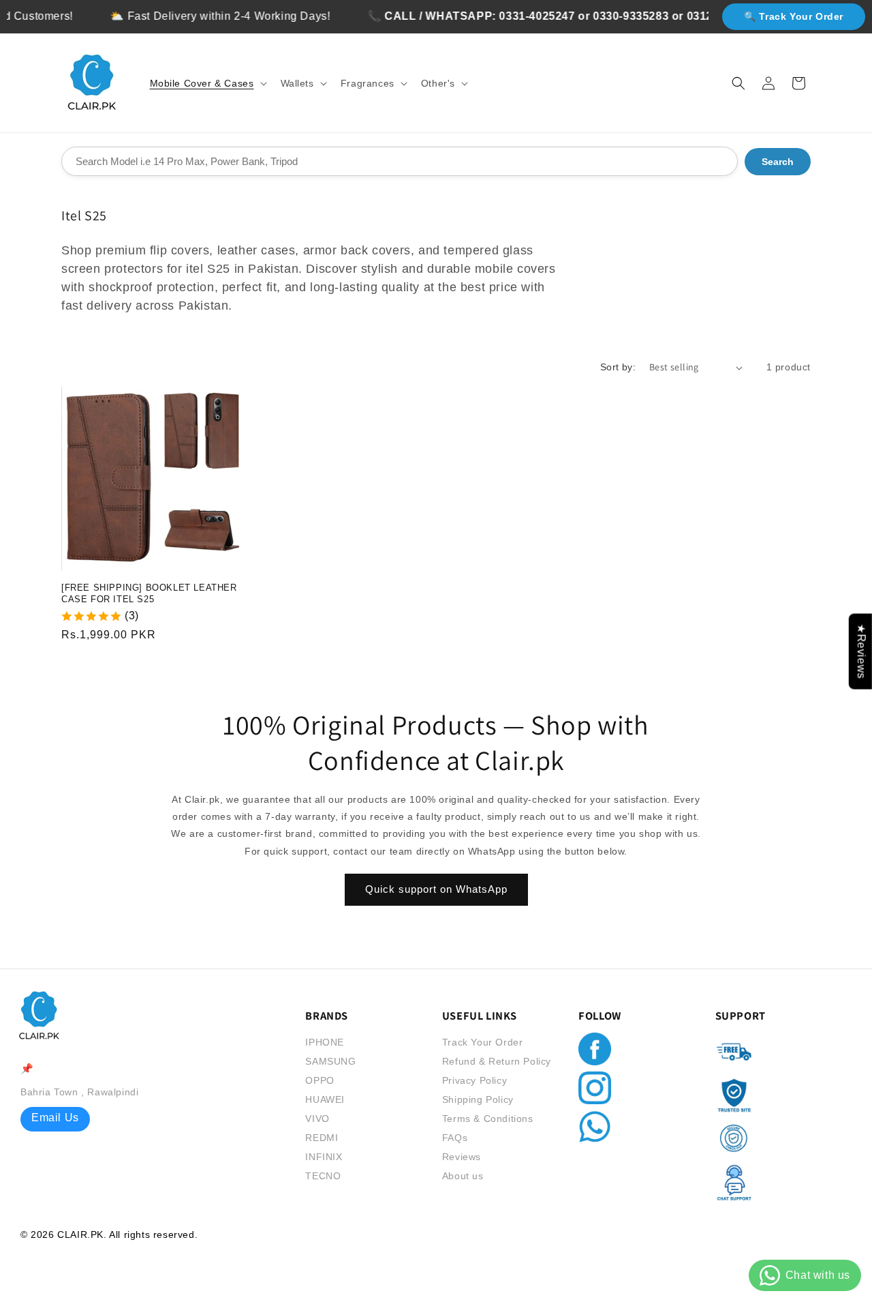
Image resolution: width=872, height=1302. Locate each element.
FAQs (454, 1137)
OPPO (319, 1080)
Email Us (55, 1117)
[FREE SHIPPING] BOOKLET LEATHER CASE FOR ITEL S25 (149, 593)
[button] (207, 83)
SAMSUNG (330, 1061)
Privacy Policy (474, 1080)
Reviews (461, 1156)
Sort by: (618, 366)
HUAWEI (325, 1099)
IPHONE (324, 1042)
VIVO (317, 1118)
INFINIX (323, 1156)
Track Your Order (482, 1042)
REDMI (321, 1137)
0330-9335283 (615, 16)
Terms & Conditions (487, 1118)
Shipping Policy (478, 1099)
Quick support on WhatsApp (436, 890)
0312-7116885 (708, 16)
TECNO (323, 1175)
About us (463, 1175)
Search (778, 161)
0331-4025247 (521, 16)
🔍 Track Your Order (793, 16)
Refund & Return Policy (496, 1061)
